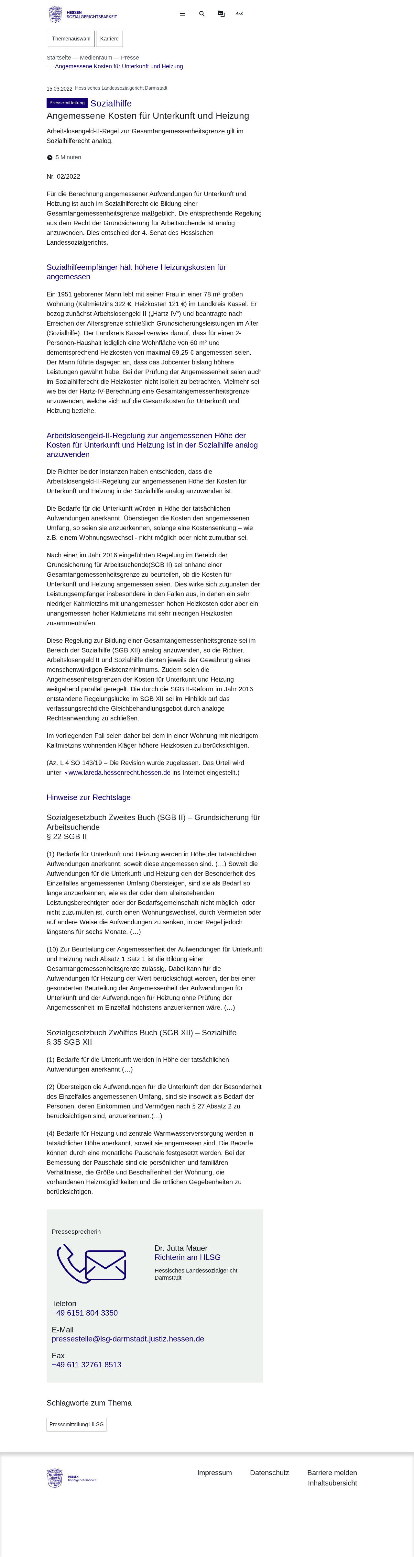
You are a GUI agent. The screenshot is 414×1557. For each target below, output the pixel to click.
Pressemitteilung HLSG (76, 1424)
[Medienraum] (221, 14)
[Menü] (182, 14)
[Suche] (202, 14)
